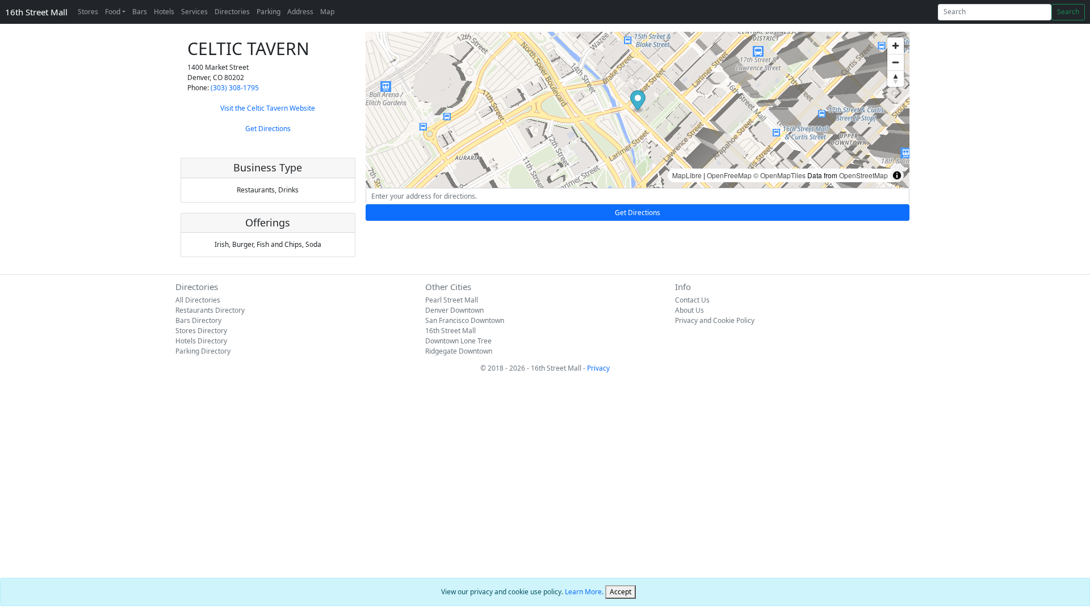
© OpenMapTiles (779, 175)
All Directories (197, 300)
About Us (689, 310)
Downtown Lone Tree (458, 341)
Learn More (583, 592)
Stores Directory (201, 330)
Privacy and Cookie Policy (714, 320)
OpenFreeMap (729, 175)
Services (194, 11)
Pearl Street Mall (451, 300)
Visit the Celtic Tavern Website (267, 108)
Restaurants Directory (210, 310)
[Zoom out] (895, 62)
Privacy (598, 368)
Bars (139, 11)
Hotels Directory (201, 341)
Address (300, 11)
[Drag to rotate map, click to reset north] (895, 78)
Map (327, 11)
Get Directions (268, 128)
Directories (232, 11)
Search (1068, 11)
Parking (268, 11)
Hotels (164, 11)
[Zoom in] (895, 45)
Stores (88, 11)
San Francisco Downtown (464, 320)
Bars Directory (198, 320)
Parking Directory (202, 351)
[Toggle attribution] (897, 175)
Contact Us (692, 300)
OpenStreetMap (863, 175)
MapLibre (687, 175)
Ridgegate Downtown (458, 351)
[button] (637, 102)
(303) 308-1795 (235, 88)
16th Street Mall (36, 12)
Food (112, 11)
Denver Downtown (454, 310)
